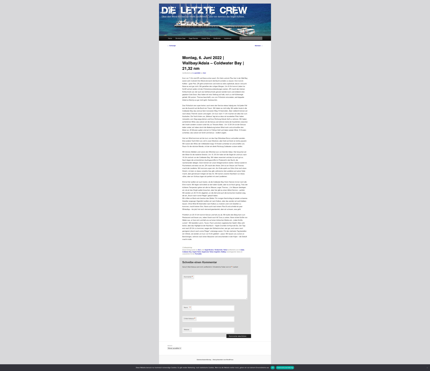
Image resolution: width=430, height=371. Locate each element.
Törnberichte (218, 250)
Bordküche (217, 38)
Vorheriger (172, 46)
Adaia (242, 250)
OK (273, 367)
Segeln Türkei (196, 252)
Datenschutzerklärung (204, 360)
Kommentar (188, 277)
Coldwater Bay (187, 252)
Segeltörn (217, 252)
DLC (204, 73)
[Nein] (427, 368)
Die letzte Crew (180, 38)
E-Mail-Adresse (189, 318)
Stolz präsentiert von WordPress (223, 360)
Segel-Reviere (193, 38)
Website (186, 329)
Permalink (198, 254)
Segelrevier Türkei (208, 252)
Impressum (227, 38)
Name (187, 307)
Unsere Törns (205, 38)
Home (170, 38)
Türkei (225, 250)
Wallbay (223, 252)
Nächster (258, 46)
